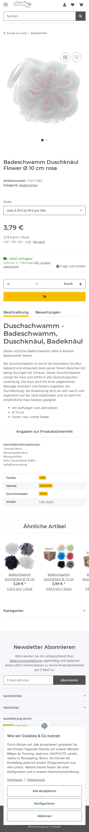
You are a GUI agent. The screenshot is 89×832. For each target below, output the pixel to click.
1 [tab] (42, 140)
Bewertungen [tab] (47, 312)
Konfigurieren (44, 803)
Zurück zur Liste (16, 33)
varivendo (45, 485)
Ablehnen (44, 816)
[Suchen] (81, 16)
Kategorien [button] (13, 611)
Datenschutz (36, 779)
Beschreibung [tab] (16, 312)
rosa (42, 477)
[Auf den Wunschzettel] (76, 57)
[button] (64, 4)
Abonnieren (69, 680)
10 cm (43, 493)
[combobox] (44, 210)
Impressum (15, 779)
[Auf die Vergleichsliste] (65, 57)
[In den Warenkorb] (6, 46)
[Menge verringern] (8, 283)
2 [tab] (46, 140)
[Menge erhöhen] (80, 283)
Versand (39, 242)
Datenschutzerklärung (26, 661)
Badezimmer (28, 185)
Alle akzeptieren (44, 791)
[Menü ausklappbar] (5, 2)
